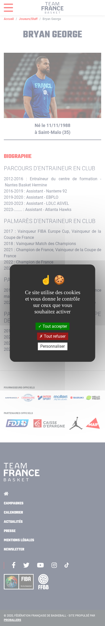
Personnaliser (52, 346)
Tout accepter (54, 326)
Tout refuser (54, 336)
